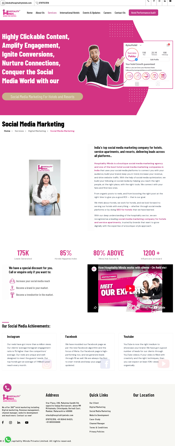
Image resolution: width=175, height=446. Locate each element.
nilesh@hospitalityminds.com (18, 2)
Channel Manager (97, 423)
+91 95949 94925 (64, 419)
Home (30, 12)
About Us (40, 12)
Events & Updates (91, 12)
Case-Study (95, 419)
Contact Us (120, 12)
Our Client (94, 403)
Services (52, 12)
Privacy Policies (97, 431)
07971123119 (44, 2)
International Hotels (70, 12)
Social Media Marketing (100, 411)
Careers (107, 12)
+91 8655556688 (53, 422)
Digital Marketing (97, 407)
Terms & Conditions (99, 427)
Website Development (99, 415)
